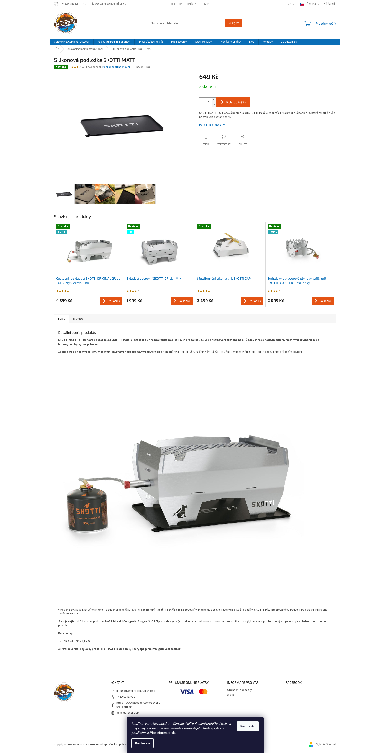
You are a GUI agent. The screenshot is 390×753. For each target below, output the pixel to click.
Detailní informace (210, 125)
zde (173, 732)
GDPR (207, 4)
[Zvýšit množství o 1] (214, 100)
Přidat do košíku (236, 102)
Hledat (234, 23)
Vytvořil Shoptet (326, 745)
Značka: (144, 67)
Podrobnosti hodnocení (116, 67)
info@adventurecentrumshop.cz (136, 691)
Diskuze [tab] (78, 319)
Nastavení (142, 743)
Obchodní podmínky (183, 4)
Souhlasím (248, 726)
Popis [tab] (61, 319)
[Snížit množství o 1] (214, 104)
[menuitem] (71, 42)
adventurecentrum (127, 713)
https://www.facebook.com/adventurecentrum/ (138, 705)
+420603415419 (125, 697)
